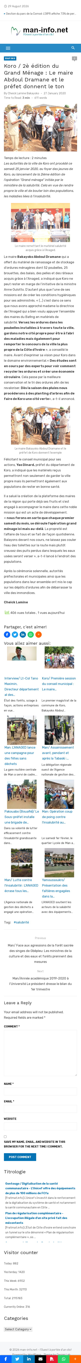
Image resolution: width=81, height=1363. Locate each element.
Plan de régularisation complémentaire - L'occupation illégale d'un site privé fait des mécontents (36, 1204)
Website (10, 1119)
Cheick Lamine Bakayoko (23, 93)
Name (9, 1084)
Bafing (10, 58)
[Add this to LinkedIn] (23, 634)
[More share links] (38, 634)
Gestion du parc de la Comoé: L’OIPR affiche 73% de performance (41, 13)
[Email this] (40, 1359)
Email (9, 1101)
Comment (12, 1026)
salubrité (22, 922)
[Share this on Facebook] (7, 634)
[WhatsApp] (31, 634)
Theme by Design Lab (56, 1354)
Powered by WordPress (26, 1354)
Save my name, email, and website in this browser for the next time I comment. (34, 1144)
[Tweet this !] (15, 634)
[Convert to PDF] (52, 1359)
